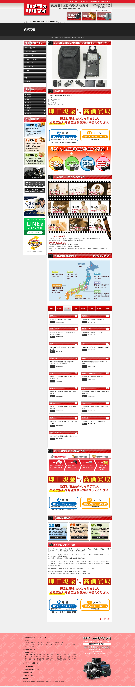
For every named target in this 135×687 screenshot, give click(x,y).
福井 (48, 656)
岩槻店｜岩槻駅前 (63, 329)
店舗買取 (79, 456)
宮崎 (59, 660)
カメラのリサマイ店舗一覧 (30, 663)
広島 (30, 660)
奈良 (43, 658)
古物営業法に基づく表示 (101, 10)
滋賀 (26, 658)
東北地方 (59, 308)
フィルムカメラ (28, 63)
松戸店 (95, 343)
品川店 (63, 373)
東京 (26, 656)
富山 (39, 656)
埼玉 (69, 654)
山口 (34, 660)
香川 (56, 658)
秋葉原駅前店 (63, 358)
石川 (44, 656)
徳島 (52, 658)
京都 (30, 658)
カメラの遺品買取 (28, 666)
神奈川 (30, 656)
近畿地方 (83, 308)
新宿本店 (95, 358)
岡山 (26, 660)
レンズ (26, 74)
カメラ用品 (27, 81)
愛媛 (61, 658)
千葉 (73, 654)
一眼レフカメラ (28, 55)
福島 (52, 654)
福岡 (38, 660)
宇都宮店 (95, 316)
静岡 (65, 656)
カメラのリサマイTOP (30, 22)
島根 (73, 658)
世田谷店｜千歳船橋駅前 (95, 373)
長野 (56, 656)
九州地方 (107, 308)
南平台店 (63, 388)
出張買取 (58, 456)
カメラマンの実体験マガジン (31, 669)
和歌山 (47, 658)
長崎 (47, 660)
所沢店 (63, 343)
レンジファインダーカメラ (31, 59)
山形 (48, 654)
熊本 (51, 660)
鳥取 (69, 658)
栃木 (61, 654)
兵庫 (38, 658)
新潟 (35, 656)
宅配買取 (100, 456)
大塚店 (95, 403)
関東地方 (67, 308)
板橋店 (63, 418)
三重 (73, 656)
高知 (65, 658)
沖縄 (69, 660)
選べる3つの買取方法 (29, 649)
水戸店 (63, 316)
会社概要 (25, 678)
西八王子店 (95, 418)
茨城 (56, 654)
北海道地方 (52, 308)
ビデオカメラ (28, 70)
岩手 (35, 654)
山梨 (52, 656)
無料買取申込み (27, 672)
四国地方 (99, 308)
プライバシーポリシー (29, 675)
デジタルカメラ (28, 66)
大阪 (34, 658)
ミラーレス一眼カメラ (30, 51)
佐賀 (43, 660)
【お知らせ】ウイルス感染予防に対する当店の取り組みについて (67, 37)
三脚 (25, 78)
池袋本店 (63, 403)
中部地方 (75, 308)
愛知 (69, 656)
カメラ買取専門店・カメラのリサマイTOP (34, 637)
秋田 (44, 654)
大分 (55, 660)
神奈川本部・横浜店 (63, 432)
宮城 (39, 654)
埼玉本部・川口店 (95, 329)
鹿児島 (64, 660)
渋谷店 (95, 388)
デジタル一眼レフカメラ (31, 48)
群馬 (65, 654)
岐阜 (61, 656)
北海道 (26, 654)
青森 (31, 654)
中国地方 (91, 308)
